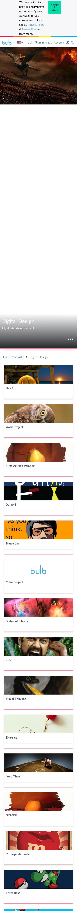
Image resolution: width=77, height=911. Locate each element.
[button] (72, 42)
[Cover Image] (38, 197)
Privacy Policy (36, 24)
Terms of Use (29, 29)
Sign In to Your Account (49, 42)
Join (30, 42)
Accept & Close (55, 7)
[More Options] (70, 339)
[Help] (67, 42)
